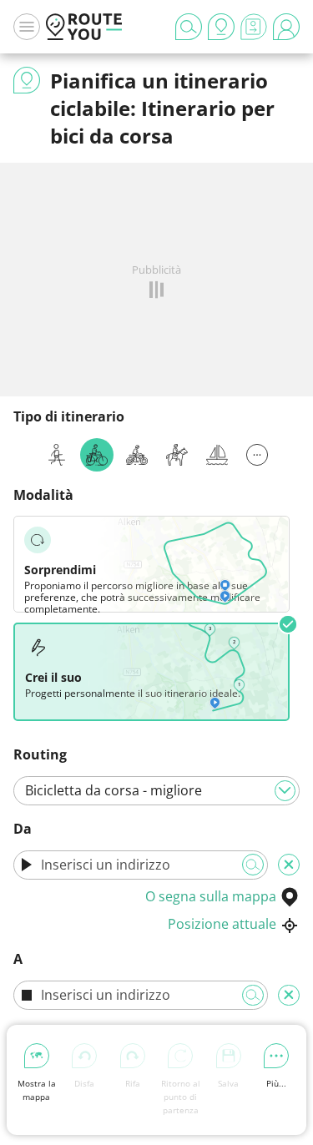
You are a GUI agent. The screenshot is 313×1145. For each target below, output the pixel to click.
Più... (276, 1083)
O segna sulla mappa (210, 896)
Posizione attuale (222, 924)
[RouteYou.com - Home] (84, 26)
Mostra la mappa (37, 1089)
